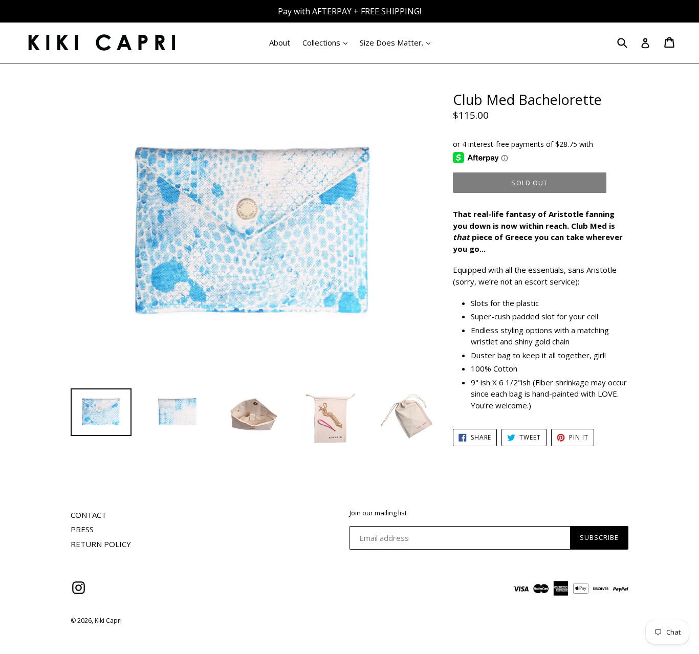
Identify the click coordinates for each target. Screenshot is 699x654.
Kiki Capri (108, 620)
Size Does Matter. (397, 42)
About (279, 42)
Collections (327, 42)
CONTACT (88, 515)
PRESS (82, 529)
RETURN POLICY (101, 544)
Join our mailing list (378, 513)
